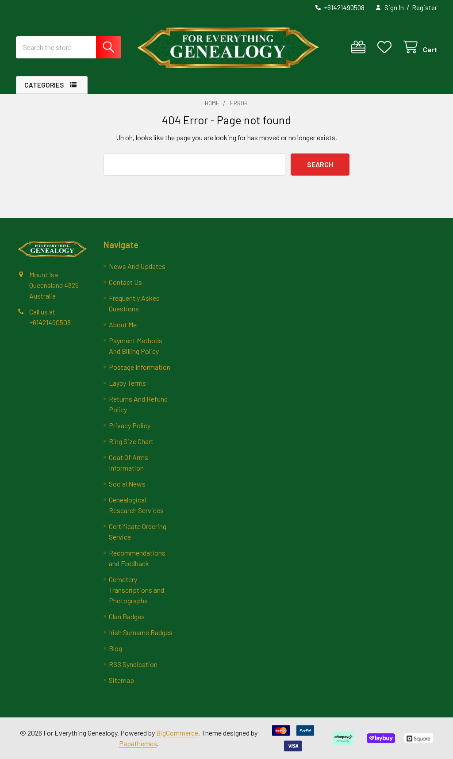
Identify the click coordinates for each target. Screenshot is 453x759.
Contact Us (125, 282)
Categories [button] (44, 85)
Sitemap (121, 680)
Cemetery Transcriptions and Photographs (136, 590)
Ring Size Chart (131, 441)
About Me (123, 324)
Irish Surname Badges (141, 632)
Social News (127, 483)
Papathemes (138, 743)
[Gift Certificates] (360, 47)
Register (424, 8)
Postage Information (139, 367)
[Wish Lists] (386, 47)
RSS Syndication (133, 664)
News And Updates (137, 266)
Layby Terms (127, 383)
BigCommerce (177, 732)
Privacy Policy (129, 425)
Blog (115, 648)
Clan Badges (127, 616)
